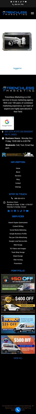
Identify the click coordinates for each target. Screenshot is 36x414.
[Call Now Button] (18, 409)
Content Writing (18, 226)
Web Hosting (18, 260)
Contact (18, 183)
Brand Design (18, 256)
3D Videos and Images (18, 249)
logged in (17, 68)
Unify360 (22, 410)
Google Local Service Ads (18, 241)
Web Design (18, 245)
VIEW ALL (18, 358)
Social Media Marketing (18, 230)
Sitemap (18, 187)
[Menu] (32, 13)
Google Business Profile (18, 234)
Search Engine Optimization (18, 223)
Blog (18, 179)
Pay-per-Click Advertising (18, 237)
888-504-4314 (19, 198)
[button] (11, 1)
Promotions (18, 263)
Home (18, 168)
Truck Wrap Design (18, 252)
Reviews (18, 176)
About (18, 172)
